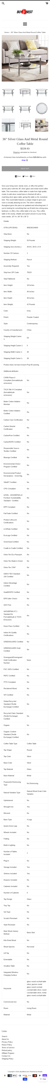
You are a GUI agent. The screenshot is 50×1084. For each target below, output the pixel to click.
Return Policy (7, 1045)
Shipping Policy (7, 1059)
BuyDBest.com (24, 1071)
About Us (5, 1039)
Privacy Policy (7, 1042)
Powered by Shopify (36, 1071)
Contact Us (6, 1056)
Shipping (16, 152)
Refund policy (7, 1050)
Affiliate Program (8, 1053)
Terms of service (8, 1048)
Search (4, 1036)
